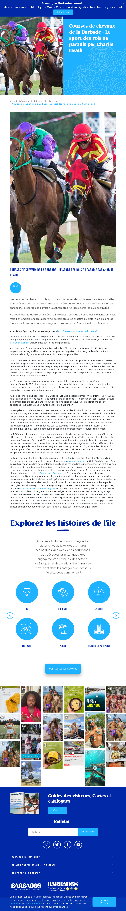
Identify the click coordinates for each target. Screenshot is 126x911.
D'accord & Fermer (104, 902)
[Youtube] (78, 845)
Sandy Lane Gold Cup (51, 473)
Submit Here (63, 12)
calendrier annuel (76, 461)
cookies (14, 904)
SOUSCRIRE (88, 832)
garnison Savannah (19, 343)
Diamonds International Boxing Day (37, 489)
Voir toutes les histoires (63, 669)
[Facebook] (67, 845)
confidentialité (32, 904)
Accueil (13, 101)
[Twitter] (57, 845)
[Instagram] (46, 845)
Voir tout (57, 810)
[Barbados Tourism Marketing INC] (26, 886)
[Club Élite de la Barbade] (63, 886)
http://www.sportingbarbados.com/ (77, 331)
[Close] (123, 3)
